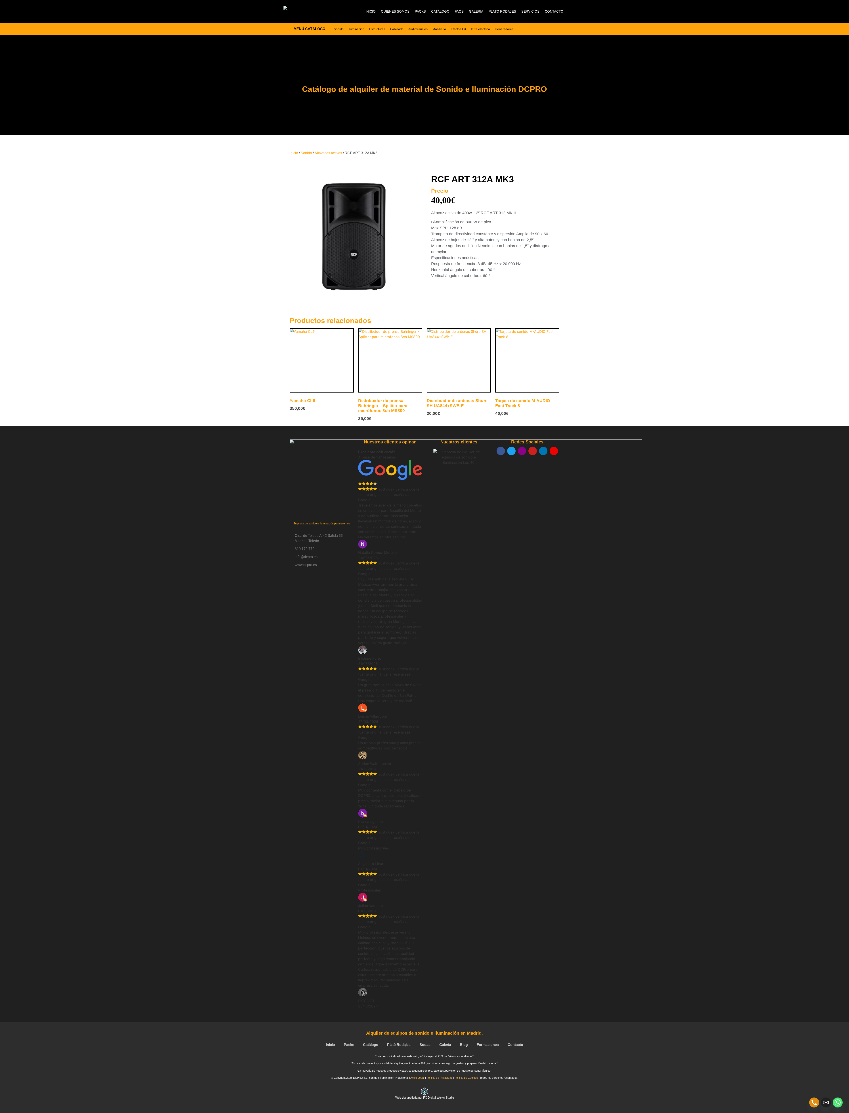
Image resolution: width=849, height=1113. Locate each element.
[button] (429, 475)
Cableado (396, 29)
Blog (464, 1045)
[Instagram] (522, 451)
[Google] (554, 451)
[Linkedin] (543, 451)
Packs (420, 11)
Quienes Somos (395, 11)
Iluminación (356, 29)
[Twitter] (511, 451)
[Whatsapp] (838, 1102)
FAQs (459, 11)
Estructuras (377, 29)
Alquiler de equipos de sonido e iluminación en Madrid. (424, 1033)
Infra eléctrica (480, 29)
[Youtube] (532, 451)
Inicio (370, 11)
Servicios (530, 11)
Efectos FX (458, 29)
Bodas (424, 1045)
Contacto (554, 11)
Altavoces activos (328, 153)
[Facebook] (501, 451)
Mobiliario (439, 29)
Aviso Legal (417, 1077)
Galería (476, 11)
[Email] (826, 1102)
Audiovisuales (418, 29)
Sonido (339, 29)
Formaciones (488, 1045)
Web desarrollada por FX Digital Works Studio (424, 1097)
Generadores (504, 29)
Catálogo (440, 11)
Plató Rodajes (502, 11)
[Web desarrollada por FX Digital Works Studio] (424, 1092)
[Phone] (814, 1102)
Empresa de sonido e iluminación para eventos (321, 523)
